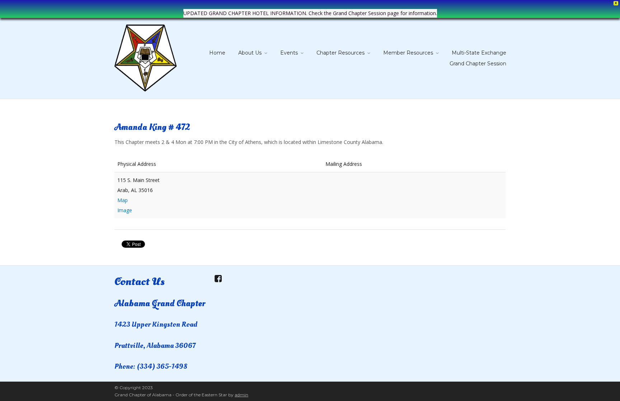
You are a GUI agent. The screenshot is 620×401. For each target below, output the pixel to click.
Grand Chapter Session (478, 63)
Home (217, 53)
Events (289, 53)
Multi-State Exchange (479, 53)
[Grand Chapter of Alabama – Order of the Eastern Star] (145, 57)
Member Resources (408, 53)
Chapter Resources (340, 53)
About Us (250, 53)
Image (124, 210)
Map (122, 200)
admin (241, 394)
